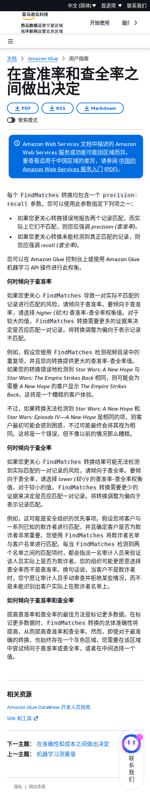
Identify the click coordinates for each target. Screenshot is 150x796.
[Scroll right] (135, 22)
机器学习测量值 (56, 753)
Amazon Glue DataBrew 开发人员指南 (48, 707)
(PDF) (111, 169)
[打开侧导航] (10, 41)
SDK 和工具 (19, 718)
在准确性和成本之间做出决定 (73, 743)
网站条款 (37, 786)
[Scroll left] (84, 22)
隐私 (18, 786)
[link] (79, 58)
